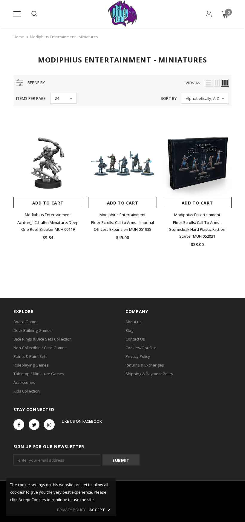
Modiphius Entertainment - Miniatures (64, 36)
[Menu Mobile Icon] (17, 14)
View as (193, 83)
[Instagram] (49, 424)
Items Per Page (31, 98)
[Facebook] (18, 424)
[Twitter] (34, 424)
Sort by (169, 98)
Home (18, 36)
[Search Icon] (34, 14)
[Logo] (122, 13)
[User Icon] (209, 14)
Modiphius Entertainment (48, 214)
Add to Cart (48, 203)
